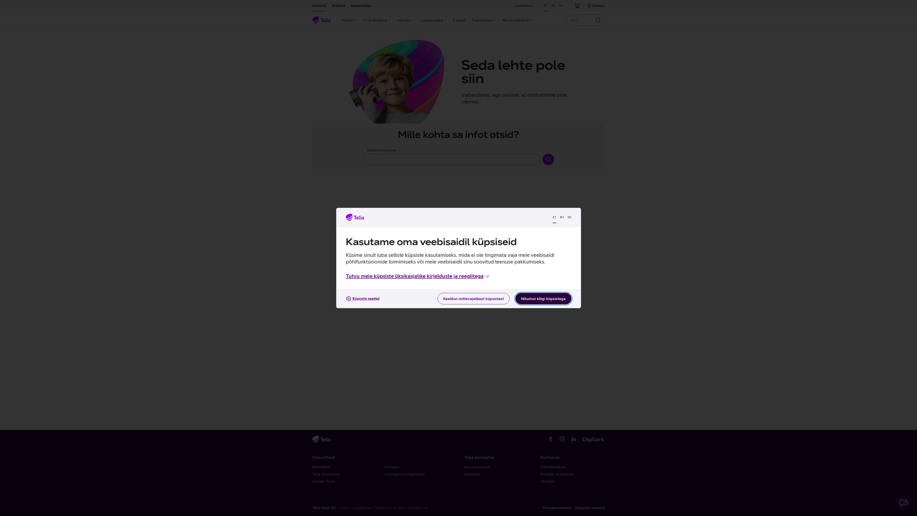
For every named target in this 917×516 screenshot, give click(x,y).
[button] (418, 276)
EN (569, 217)
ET (554, 217)
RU (562, 217)
